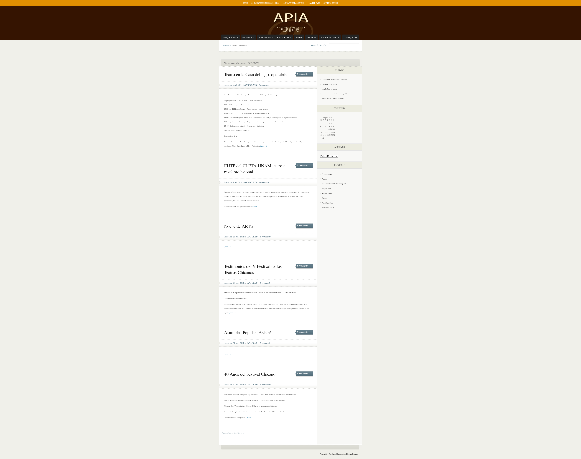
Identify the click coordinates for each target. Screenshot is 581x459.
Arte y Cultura (230, 37)
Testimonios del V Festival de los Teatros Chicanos (253, 269)
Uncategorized (351, 37)
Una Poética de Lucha (329, 89)
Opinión (312, 37)
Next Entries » (239, 433)
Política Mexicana (330, 37)
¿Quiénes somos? (330, 3)
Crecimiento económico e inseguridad (335, 94)
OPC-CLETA (251, 84)
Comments (242, 46)
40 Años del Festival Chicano (249, 374)
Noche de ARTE (238, 226)
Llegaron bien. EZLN (329, 84)
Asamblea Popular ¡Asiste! (247, 332)
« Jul (322, 138)
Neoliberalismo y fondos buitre (333, 98)
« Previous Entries (227, 433)
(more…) (263, 146)
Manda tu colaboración (294, 3)
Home (245, 3)
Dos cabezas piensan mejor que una (334, 79)
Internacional (266, 37)
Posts (234, 46)
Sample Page (314, 3)
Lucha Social (284, 37)
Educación (248, 37)
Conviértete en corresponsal (265, 3)
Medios (299, 37)
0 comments (302, 73)
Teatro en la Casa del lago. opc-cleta (255, 74)
